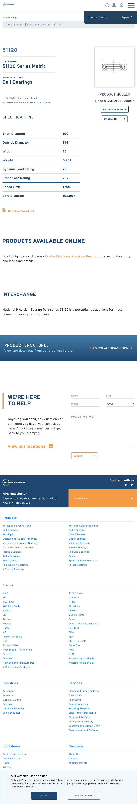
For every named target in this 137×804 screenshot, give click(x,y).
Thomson (8, 658)
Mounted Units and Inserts (18, 547)
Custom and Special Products (20, 538)
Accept (44, 795)
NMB (5, 593)
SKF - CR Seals (77, 640)
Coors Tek (74, 645)
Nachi (6, 627)
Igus (71, 636)
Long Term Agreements (82, 712)
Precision (8, 704)
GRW (71, 632)
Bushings (8, 534)
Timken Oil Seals (12, 636)
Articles (7, 767)
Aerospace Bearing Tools (17, 525)
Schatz (72, 619)
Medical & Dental (12, 699)
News (6, 762)
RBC (5, 597)
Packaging (74, 699)
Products (10, 517)
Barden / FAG (10, 645)
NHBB (71, 601)
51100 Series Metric (38, 24)
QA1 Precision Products (16, 667)
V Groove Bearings (13, 569)
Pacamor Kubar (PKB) (81, 658)
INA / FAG (8, 601)
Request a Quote (113, 109)
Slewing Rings (11, 560)
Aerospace (9, 691)
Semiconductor (11, 712)
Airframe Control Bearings (83, 525)
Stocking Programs (79, 708)
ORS (5, 640)
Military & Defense (13, 708)
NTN (71, 654)
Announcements (77, 762)
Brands (8, 585)
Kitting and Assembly (80, 721)
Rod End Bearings (78, 551)
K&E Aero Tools (11, 606)
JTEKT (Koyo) (76, 593)
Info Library (11, 746)
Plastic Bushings (12, 551)
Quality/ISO (75, 695)
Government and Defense (83, 730)
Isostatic (8, 610)
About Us (73, 754)
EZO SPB (73, 627)
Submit (78, 455)
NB (4, 632)
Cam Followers (76, 534)
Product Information (14, 754)
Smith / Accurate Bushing (83, 623)
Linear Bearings (77, 538)
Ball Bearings (10, 17)
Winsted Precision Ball (81, 662)
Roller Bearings (11, 556)
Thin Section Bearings (15, 564)
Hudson (7, 623)
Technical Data (11, 758)
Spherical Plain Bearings (82, 560)
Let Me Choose (84, 795)
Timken (72, 610)
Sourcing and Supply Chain (84, 725)
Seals (71, 556)
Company (75, 746)
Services (75, 683)
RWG (71, 649)
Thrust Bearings (14, 24)
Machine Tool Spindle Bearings (20, 543)
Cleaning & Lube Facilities (83, 691)
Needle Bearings (78, 547)
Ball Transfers (76, 530)
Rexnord (7, 619)
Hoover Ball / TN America (17, 649)
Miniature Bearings (79, 543)
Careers (73, 758)
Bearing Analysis (78, 704)
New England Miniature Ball (18, 662)
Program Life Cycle (79, 717)
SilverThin (74, 606)
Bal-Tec (7, 654)
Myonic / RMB (76, 614)
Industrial (8, 695)
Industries (10, 683)
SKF (5, 614)
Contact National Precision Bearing (71, 256)
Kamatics (73, 597)
